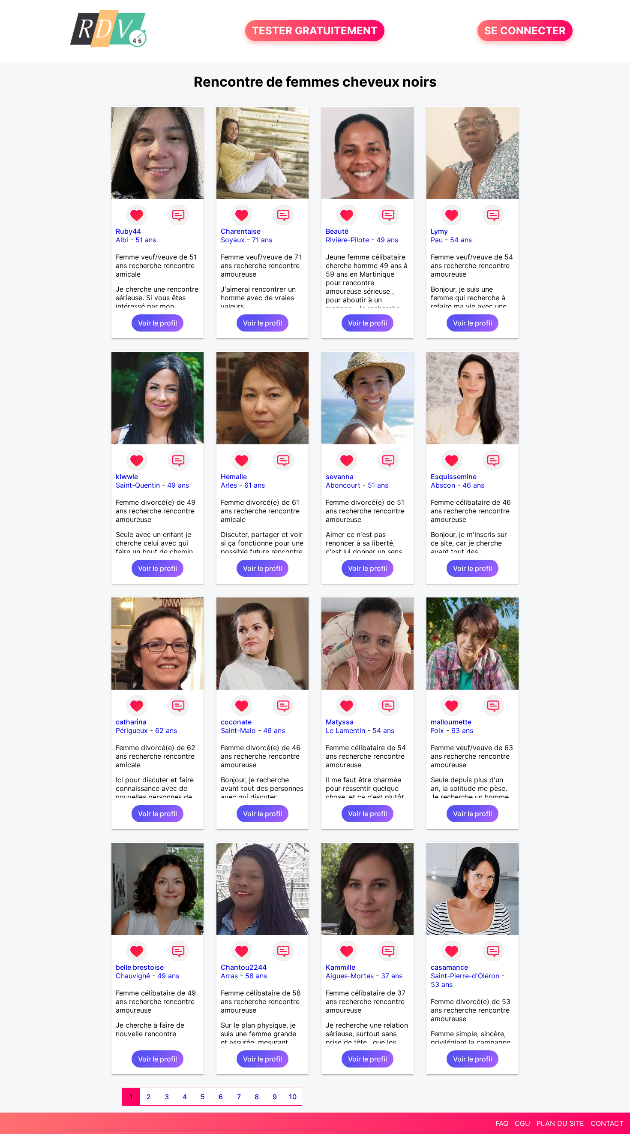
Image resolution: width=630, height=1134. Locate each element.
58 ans (256, 975)
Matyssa (340, 722)
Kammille (340, 967)
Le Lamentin (345, 730)
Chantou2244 (244, 967)
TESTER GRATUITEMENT (315, 30)
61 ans (254, 485)
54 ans (461, 239)
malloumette (451, 722)
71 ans (262, 239)
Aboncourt (343, 485)
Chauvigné (133, 975)
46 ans (473, 485)
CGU (522, 1123)
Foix (437, 730)
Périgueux (132, 730)
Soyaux (233, 239)
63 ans (462, 730)
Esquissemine (454, 476)
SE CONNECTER (525, 30)
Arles (229, 485)
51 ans (145, 239)
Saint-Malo (238, 730)
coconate (236, 722)
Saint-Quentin (138, 485)
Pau (437, 239)
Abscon (443, 485)
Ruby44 (128, 231)
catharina (131, 722)
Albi (122, 239)
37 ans (391, 975)
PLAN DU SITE (560, 1123)
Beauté (337, 231)
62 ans (166, 730)
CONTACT (607, 1123)
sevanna (340, 476)
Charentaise (241, 231)
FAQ (501, 1123)
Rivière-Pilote (347, 239)
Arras (229, 975)
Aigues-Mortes (350, 975)
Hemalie (234, 476)
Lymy (439, 231)
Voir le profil (157, 323)
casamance (449, 967)
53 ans (442, 984)
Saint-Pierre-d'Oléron (465, 975)
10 (293, 1096)
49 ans (387, 239)
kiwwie (127, 476)
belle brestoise (140, 967)
